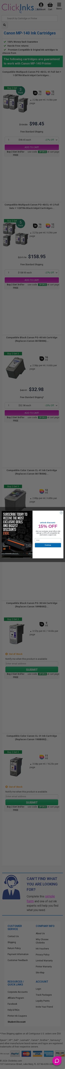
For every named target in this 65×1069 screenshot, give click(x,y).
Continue (48, 545)
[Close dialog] (61, 512)
